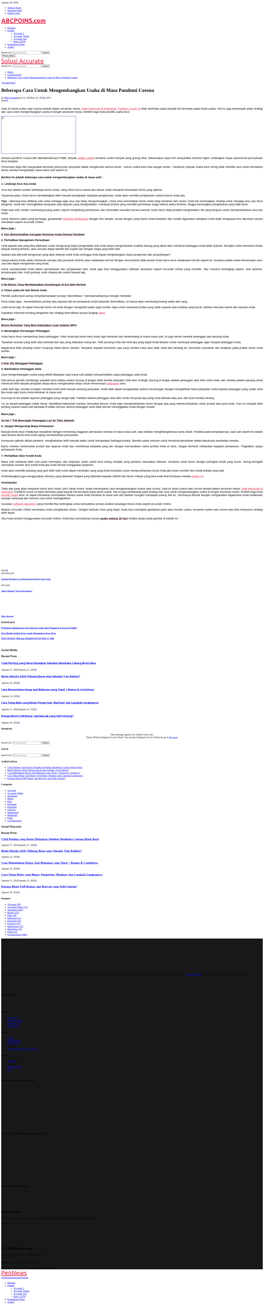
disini (102, 312)
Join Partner (13, 1043)
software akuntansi (24, 503)
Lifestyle (11, 809)
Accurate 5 (18, 33)
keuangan (12, 807)
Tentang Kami (14, 7)
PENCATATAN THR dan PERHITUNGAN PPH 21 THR (27, 638)
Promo (10, 1038)
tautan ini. (198, 476)
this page (173, 737)
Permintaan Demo (16, 44)
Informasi (11, 804)
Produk (10, 30)
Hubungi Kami (14, 10)
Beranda (11, 28)
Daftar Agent (13, 13)
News (10, 1069)
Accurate (11, 790)
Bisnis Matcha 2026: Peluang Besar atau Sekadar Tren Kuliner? (40, 676)
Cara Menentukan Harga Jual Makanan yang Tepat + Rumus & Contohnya (47, 689)
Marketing (12, 815)
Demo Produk (14, 1040)
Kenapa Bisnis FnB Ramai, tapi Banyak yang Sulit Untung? (37, 716)
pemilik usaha (9, 495)
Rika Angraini (11, 97)
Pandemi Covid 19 (129, 108)
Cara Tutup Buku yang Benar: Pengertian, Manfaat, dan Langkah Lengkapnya (50, 702)
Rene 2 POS (19, 41)
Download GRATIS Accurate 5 (22, 1049)
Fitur (9, 801)
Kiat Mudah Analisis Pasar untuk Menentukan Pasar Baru (28, 633)
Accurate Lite (20, 39)
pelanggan (112, 383)
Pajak (10, 818)
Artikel (10, 47)
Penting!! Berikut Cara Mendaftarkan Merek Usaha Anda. (26, 579)
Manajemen (13, 812)
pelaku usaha (86, 158)
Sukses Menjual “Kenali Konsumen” (17, 591)
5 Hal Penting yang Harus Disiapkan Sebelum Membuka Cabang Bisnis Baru (48, 663)
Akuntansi (12, 796)
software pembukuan (75, 218)
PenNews (14, 1272)
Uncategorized (8, 82)
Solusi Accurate (22, 60)
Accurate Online (21, 36)
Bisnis (10, 798)
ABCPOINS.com (23, 20)
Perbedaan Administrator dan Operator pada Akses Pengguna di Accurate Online (39, 628)
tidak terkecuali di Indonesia (99, 108)
